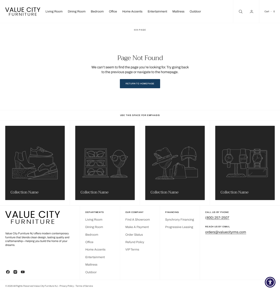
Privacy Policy (67, 286)
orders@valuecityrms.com (225, 232)
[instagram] (15, 272)
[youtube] (22, 272)
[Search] (240, 11)
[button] (252, 11)
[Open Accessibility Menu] (270, 282)
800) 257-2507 (217, 217)
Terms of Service (84, 286)
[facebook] (7, 272)
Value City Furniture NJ (46, 286)
